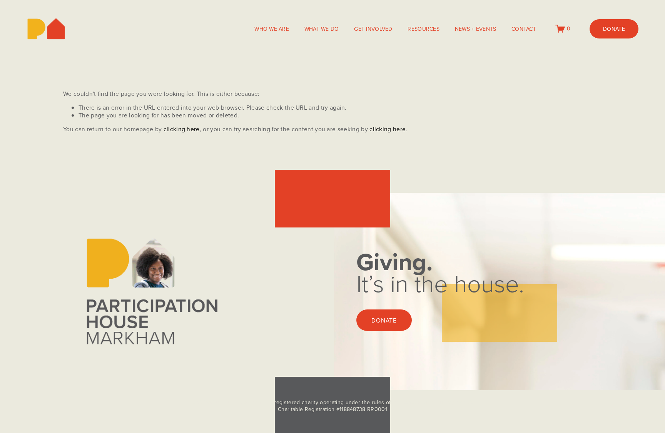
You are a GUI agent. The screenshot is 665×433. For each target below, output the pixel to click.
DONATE (614, 29)
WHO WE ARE (271, 29)
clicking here (182, 129)
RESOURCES (423, 29)
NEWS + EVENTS (475, 29)
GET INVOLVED (373, 29)
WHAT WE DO (321, 29)
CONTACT (523, 29)
